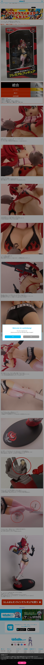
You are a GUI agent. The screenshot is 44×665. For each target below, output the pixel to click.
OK (22, 662)
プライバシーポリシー (39, 658)
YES (13, 336)
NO (31, 336)
